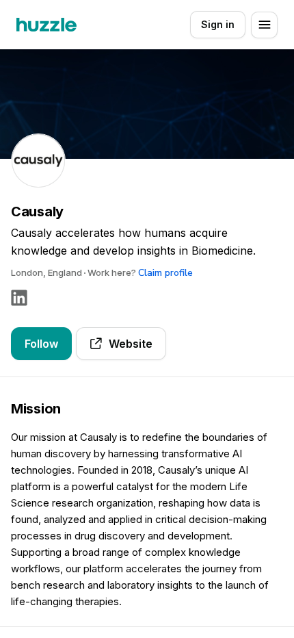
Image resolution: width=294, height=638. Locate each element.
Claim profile (165, 272)
